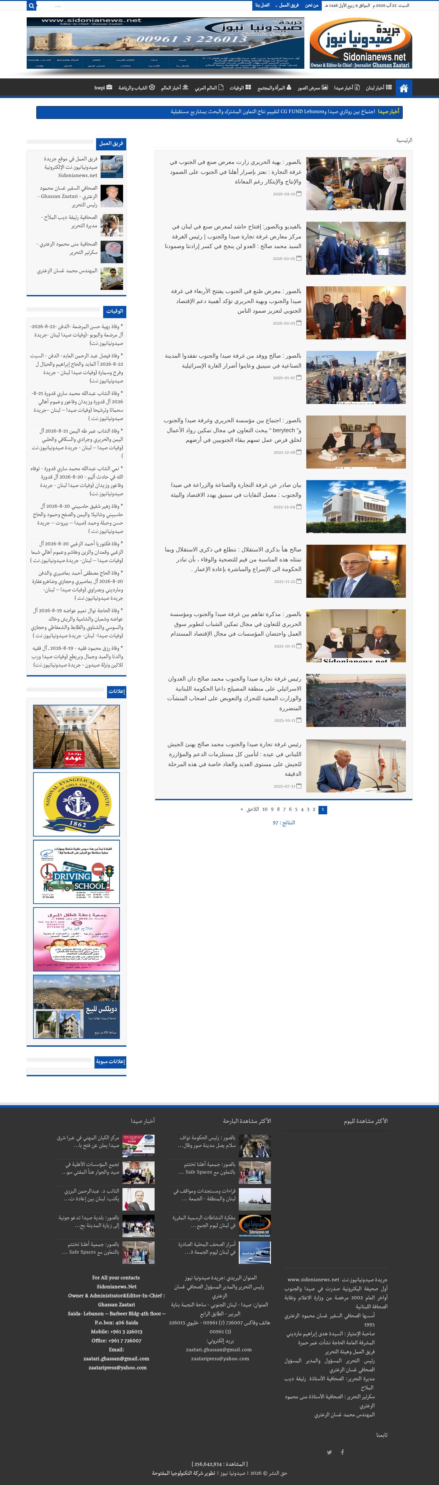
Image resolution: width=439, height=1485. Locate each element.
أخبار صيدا (343, 89)
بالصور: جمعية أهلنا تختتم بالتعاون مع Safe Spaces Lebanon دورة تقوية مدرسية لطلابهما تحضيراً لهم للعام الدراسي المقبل (252, 112)
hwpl (99, 89)
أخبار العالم (171, 89)
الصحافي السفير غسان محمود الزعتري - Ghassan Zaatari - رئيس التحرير (67, 197)
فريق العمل (289, 6)
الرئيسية (404, 141)
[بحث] (31, 6)
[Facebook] (342, 1452)
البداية (404, 88)
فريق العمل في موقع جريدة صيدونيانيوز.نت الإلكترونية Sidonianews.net (70, 168)
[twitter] (329, 1452)
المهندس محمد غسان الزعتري (67, 271)
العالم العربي (206, 89)
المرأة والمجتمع (271, 89)
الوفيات (237, 89)
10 (265, 810)
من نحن (311, 6)
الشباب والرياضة (133, 89)
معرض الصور (309, 89)
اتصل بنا (262, 6)
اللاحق (252, 810)
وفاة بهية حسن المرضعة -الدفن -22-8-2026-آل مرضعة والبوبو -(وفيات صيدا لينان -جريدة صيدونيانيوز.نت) (76, 335)
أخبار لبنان (375, 89)
